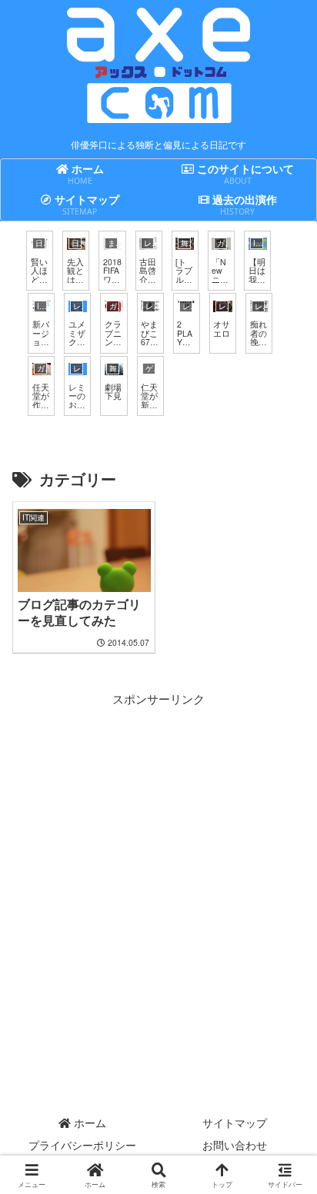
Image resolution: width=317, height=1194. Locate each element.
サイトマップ (234, 1122)
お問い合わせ (234, 1144)
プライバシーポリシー (82, 1144)
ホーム (88, 1122)
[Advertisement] (158, 867)
